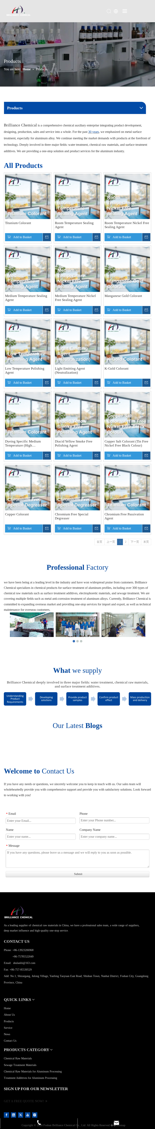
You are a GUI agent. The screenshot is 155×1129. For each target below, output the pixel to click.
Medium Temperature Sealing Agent (26, 298)
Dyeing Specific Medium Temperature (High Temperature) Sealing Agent (25, 443)
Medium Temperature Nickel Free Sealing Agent (75, 298)
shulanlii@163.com (24, 963)
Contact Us (10, 1040)
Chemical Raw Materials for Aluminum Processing (33, 1071)
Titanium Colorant (18, 223)
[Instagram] (34, 1115)
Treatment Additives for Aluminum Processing (30, 1077)
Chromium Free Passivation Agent (124, 516)
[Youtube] (28, 1115)
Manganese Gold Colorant (123, 296)
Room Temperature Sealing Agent (74, 225)
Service (8, 1027)
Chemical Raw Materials (18, 1058)
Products (9, 1021)
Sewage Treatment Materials (20, 1065)
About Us (9, 1014)
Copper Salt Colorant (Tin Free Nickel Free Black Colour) (126, 443)
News (7, 1034)
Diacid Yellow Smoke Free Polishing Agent (73, 443)
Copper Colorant (17, 514)
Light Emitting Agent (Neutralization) (70, 370)
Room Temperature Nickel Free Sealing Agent (127, 225)
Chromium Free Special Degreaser (71, 516)
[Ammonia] (27, 196)
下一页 (135, 541)
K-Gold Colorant (117, 368)
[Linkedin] (14, 1115)
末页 (146, 541)
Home (7, 1008)
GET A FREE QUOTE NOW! (24, 1101)
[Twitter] (21, 1115)
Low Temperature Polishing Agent (24, 370)
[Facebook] (7, 1115)
